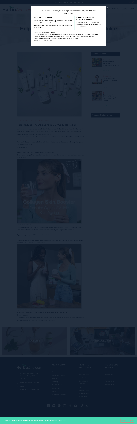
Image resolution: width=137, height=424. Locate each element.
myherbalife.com (81, 26)
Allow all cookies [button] (127, 420)
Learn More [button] (62, 420)
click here (61, 25)
